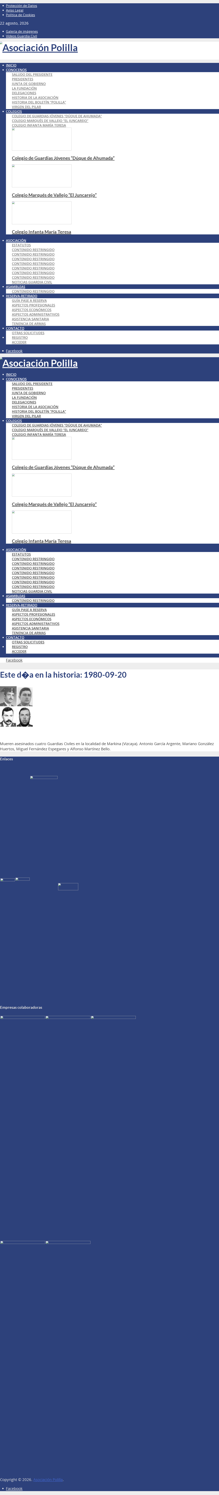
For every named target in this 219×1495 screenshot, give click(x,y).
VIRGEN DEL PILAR (26, 106)
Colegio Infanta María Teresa (39, 125)
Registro (20, 337)
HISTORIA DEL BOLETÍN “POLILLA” (39, 102)
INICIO (11, 65)
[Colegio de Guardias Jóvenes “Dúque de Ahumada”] (42, 149)
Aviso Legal (14, 10)
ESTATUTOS (21, 245)
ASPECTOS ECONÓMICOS (31, 309)
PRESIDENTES (22, 79)
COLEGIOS (14, 111)
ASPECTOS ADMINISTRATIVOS (35, 314)
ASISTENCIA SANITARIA (30, 319)
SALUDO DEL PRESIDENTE (32, 74)
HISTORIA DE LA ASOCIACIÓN (35, 97)
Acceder (19, 342)
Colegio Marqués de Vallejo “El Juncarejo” (50, 120)
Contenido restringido (33, 249)
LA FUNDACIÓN (24, 88)
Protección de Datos (21, 5)
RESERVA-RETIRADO (21, 296)
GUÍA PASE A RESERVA (29, 300)
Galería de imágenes (22, 31)
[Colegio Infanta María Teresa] (42, 223)
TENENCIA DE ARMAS (29, 323)
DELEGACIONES (24, 93)
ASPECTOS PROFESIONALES (33, 305)
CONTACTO (15, 328)
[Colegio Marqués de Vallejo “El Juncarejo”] (42, 186)
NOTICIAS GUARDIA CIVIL (32, 282)
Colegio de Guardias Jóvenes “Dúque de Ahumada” (57, 116)
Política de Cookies (20, 15)
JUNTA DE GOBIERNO (29, 83)
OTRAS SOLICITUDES (28, 333)
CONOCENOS (16, 70)
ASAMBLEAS (15, 286)
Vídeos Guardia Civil (21, 36)
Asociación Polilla (48, 1479)
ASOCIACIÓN (16, 240)
